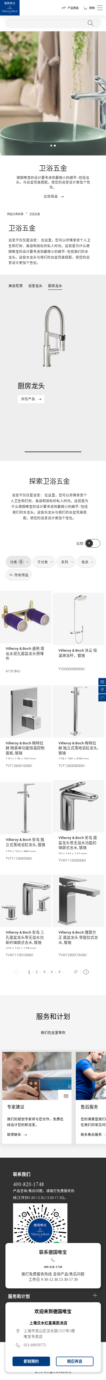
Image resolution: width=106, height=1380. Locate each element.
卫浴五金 (34, 214)
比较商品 (51, 196)
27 (76, 972)
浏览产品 (28, 399)
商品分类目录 (15, 214)
